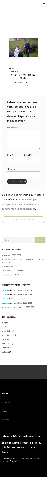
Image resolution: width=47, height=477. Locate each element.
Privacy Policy (15, 461)
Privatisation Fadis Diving (12, 275)
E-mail (27, 155)
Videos (5, 352)
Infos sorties (7, 335)
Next (4, 339)
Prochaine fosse (9, 266)
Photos (5, 348)
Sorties (5, 411)
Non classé (6, 343)
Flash (4, 327)
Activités (6, 402)
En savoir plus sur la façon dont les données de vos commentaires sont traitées (22, 204)
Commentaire (12, 128)
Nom (10, 155)
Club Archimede (15, 4)
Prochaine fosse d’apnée (12, 271)
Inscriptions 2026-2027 (11, 255)
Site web (11, 169)
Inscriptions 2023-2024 (22, 290)
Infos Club (6, 331)
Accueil (5, 394)
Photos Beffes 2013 (24, 220)
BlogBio (5, 322)
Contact (5, 420)
